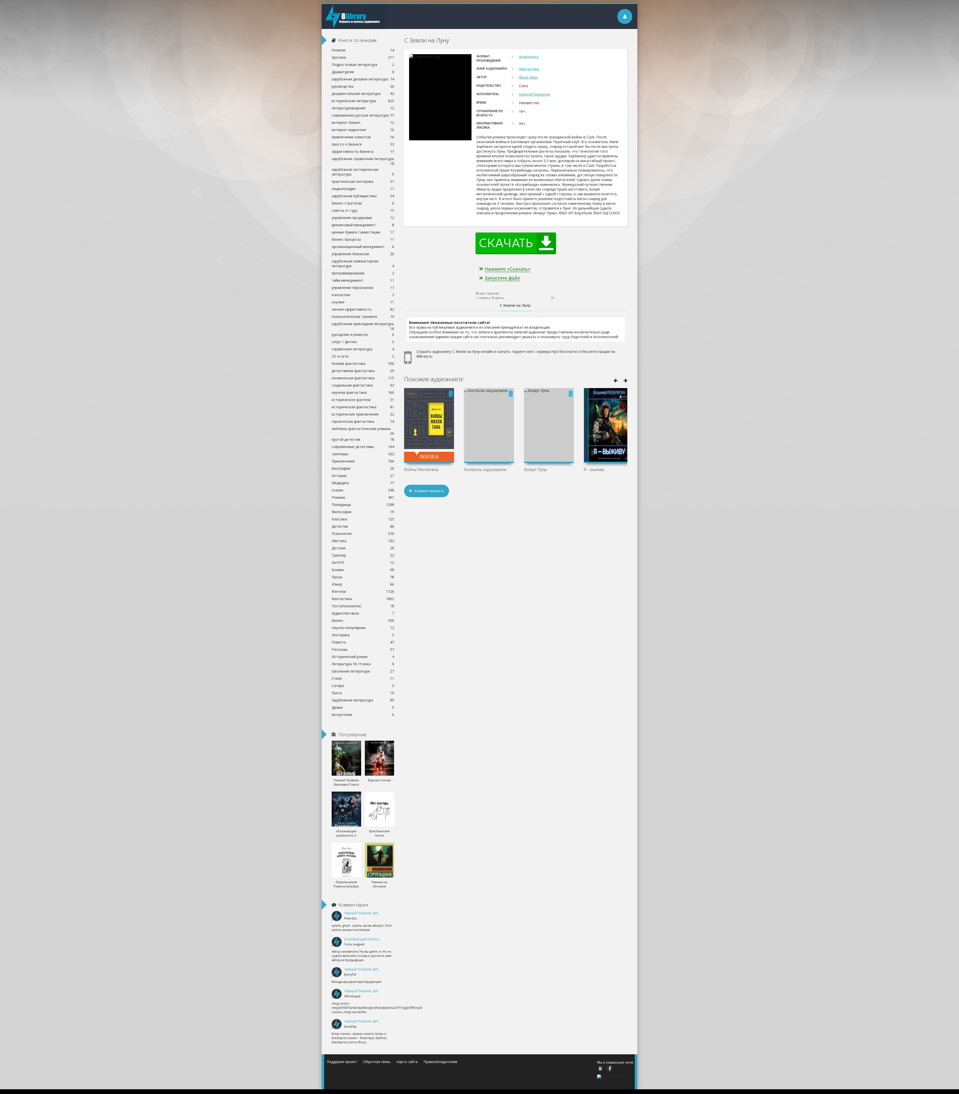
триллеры (363, 453)
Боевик (363, 569)
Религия (363, 50)
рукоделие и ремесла (363, 334)
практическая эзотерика (363, 181)
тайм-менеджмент (363, 280)
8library (354, 16)
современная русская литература (363, 115)
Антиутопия (363, 714)
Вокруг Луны (535, 469)
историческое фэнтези (363, 399)
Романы (363, 497)
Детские (363, 548)
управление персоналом (363, 287)
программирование (363, 273)
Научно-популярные (363, 627)
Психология (363, 533)
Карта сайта (407, 1061)
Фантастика (529, 68)
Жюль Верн (528, 77)
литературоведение (363, 108)
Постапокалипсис (363, 606)
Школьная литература (363, 671)
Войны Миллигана (421, 469)
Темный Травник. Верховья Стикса (372, 913)
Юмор (363, 584)
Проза (363, 577)
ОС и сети (363, 356)
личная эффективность (363, 309)
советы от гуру (363, 210)
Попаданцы (363, 504)
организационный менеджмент (363, 246)
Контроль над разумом (485, 469)
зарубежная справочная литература (363, 159)
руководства (363, 86)
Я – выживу (594, 469)
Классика (363, 519)
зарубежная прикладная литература (363, 324)
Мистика (363, 540)
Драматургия (363, 71)
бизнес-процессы (363, 239)
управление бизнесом (363, 253)
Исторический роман (363, 656)
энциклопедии (363, 188)
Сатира (363, 685)
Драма (363, 707)
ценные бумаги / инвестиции (363, 232)
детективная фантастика (363, 370)
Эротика (363, 57)
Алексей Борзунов (534, 94)
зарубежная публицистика (363, 196)
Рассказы (363, 649)
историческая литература (363, 100)
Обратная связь (377, 1061)
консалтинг (363, 294)
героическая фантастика (363, 421)
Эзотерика (363, 635)
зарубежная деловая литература (363, 79)
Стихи (363, 678)
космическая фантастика (363, 378)
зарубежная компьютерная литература (363, 263)
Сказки (363, 490)
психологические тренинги (363, 316)
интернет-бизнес (363, 122)
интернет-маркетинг (363, 129)
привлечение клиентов (363, 137)
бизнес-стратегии (363, 203)
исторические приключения (363, 414)
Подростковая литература (363, 64)
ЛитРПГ (363, 562)
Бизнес (363, 620)
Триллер (363, 555)
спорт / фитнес (363, 341)
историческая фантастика (363, 407)
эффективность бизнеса (363, 151)
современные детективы (363, 446)
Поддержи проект (342, 1061)
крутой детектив (363, 439)
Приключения (363, 461)
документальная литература (363, 93)
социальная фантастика (363, 385)
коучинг (363, 302)
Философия (363, 511)
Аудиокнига (528, 56)
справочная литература (363, 349)
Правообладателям (440, 1061)
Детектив (363, 526)
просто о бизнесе (363, 144)
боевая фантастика (363, 363)
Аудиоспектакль (363, 613)
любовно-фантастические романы (363, 429)
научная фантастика (363, 392)
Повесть (363, 642)
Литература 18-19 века (363, 663)
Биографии (363, 468)
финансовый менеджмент (363, 224)
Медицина (363, 482)
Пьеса (363, 692)
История (363, 475)
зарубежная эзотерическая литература (363, 172)
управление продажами (363, 217)
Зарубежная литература (363, 700)
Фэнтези (363, 591)
